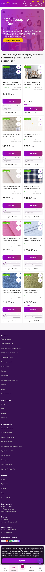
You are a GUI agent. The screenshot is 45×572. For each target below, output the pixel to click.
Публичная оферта (7, 451)
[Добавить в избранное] (18, 67)
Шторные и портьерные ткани (11, 348)
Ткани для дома (6, 339)
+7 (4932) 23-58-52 (7, 509)
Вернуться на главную (13, 40)
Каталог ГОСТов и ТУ (8, 469)
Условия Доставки (7, 428)
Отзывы (3, 413)
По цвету (4, 371)
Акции (3, 389)
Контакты (4, 418)
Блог (2, 409)
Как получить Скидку (8, 437)
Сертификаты (5, 455)
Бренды (3, 488)
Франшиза (4, 484)
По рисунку (5, 375)
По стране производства (9, 380)
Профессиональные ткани (9, 353)
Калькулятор (5, 460)
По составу (5, 366)
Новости (4, 493)
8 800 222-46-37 (6, 506)
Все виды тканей (6, 362)
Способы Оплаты (6, 432)
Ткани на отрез (6, 394)
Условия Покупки (7, 442)
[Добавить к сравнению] (18, 72)
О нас (3, 404)
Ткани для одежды (7, 344)
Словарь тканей (6, 464)
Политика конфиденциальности (11, 446)
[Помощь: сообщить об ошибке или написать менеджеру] (40, 561)
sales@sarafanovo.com (8, 512)
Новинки (4, 385)
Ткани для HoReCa (7, 357)
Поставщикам (5, 497)
